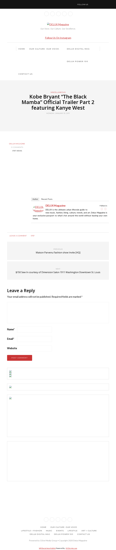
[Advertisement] (30, 416)
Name (11, 329)
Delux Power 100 (77, 61)
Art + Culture (89, 531)
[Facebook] (101, 209)
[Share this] (52, 119)
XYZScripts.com (71, 548)
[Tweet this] (56, 119)
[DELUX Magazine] (38, 208)
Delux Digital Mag (78, 49)
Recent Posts (46, 199)
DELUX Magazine (17, 144)
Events (60, 531)
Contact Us (25, 74)
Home (21, 49)
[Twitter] (105, 209)
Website (12, 348)
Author (35, 199)
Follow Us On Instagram (58, 37)
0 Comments (17, 147)
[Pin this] (63, 119)
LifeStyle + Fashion (31, 531)
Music (49, 531)
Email (10, 338)
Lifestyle (73, 531)
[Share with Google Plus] (60, 119)
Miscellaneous (58, 92)
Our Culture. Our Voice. (44, 49)
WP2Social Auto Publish (47, 548)
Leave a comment (18, 236)
